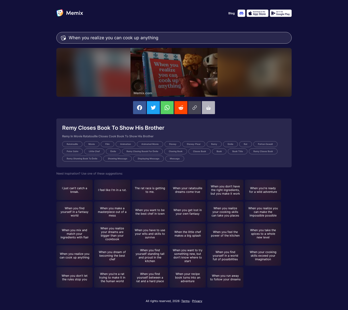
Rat (245, 144)
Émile (113, 151)
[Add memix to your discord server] (241, 13)
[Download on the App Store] (257, 13)
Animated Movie (150, 144)
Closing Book (176, 151)
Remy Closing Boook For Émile (142, 151)
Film (107, 144)
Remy (214, 144)
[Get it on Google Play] (281, 13)
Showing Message (117, 158)
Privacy (197, 301)
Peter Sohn (72, 151)
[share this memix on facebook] (139, 107)
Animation (125, 144)
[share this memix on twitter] (153, 107)
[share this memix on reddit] (180, 107)
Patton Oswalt (265, 144)
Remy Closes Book (263, 151)
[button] (194, 107)
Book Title (237, 151)
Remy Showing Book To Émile (82, 158)
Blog (231, 13)
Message (175, 158)
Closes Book (199, 151)
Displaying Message (148, 158)
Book (219, 151)
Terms (185, 301)
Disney (172, 144)
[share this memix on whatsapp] (167, 107)
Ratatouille (72, 144)
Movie (91, 144)
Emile (230, 144)
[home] (69, 13)
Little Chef (94, 151)
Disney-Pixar (194, 144)
